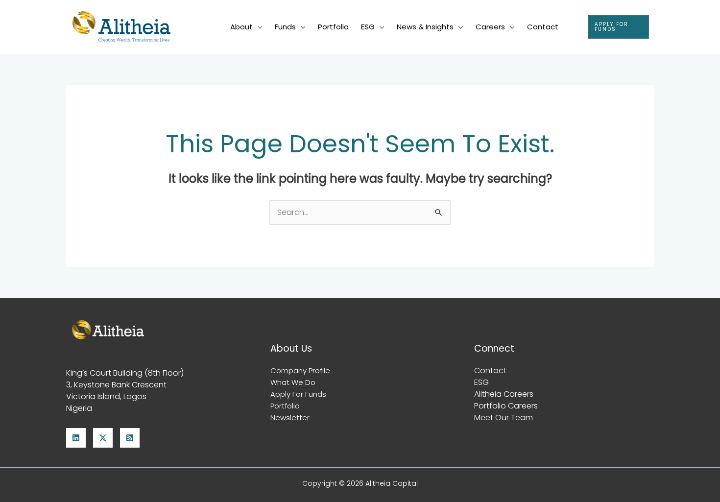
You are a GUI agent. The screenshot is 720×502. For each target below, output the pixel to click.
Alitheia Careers (503, 394)
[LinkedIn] (76, 438)
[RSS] (130, 438)
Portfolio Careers (506, 405)
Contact (542, 27)
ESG (368, 27)
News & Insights (425, 27)
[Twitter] (103, 438)
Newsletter (290, 417)
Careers (490, 27)
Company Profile (300, 370)
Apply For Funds (298, 394)
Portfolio (333, 27)
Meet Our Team (503, 417)
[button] (618, 27)
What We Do (292, 382)
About (241, 27)
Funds (285, 27)
